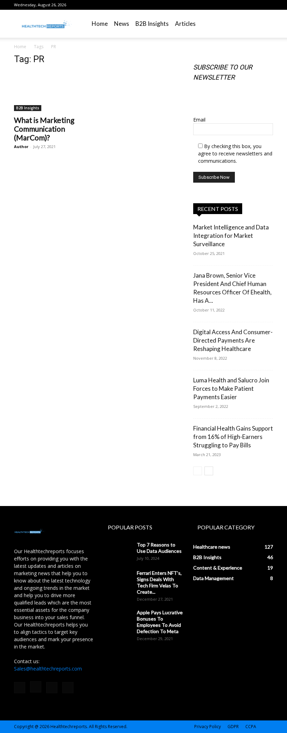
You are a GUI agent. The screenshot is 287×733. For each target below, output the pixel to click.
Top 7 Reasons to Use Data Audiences (159, 548)
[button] (264, 24)
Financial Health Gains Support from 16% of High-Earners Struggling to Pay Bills (233, 437)
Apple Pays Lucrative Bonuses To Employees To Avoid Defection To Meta (160, 621)
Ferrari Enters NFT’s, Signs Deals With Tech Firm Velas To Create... (159, 582)
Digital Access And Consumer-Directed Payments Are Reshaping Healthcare (233, 340)
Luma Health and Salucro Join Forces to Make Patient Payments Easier (231, 388)
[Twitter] (267, 5)
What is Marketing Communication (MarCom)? (44, 129)
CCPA (250, 727)
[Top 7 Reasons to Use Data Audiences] (118, 551)
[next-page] (208, 471)
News (121, 23)
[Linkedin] (256, 5)
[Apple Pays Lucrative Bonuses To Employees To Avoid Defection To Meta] (118, 619)
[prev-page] (197, 471)
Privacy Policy (207, 727)
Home (100, 23)
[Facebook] (233, 5)
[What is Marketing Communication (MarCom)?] (54, 91)
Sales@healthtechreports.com (48, 668)
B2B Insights (152, 23)
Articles (185, 23)
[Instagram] (244, 5)
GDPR (233, 727)
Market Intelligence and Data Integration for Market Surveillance (231, 235)
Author (21, 146)
